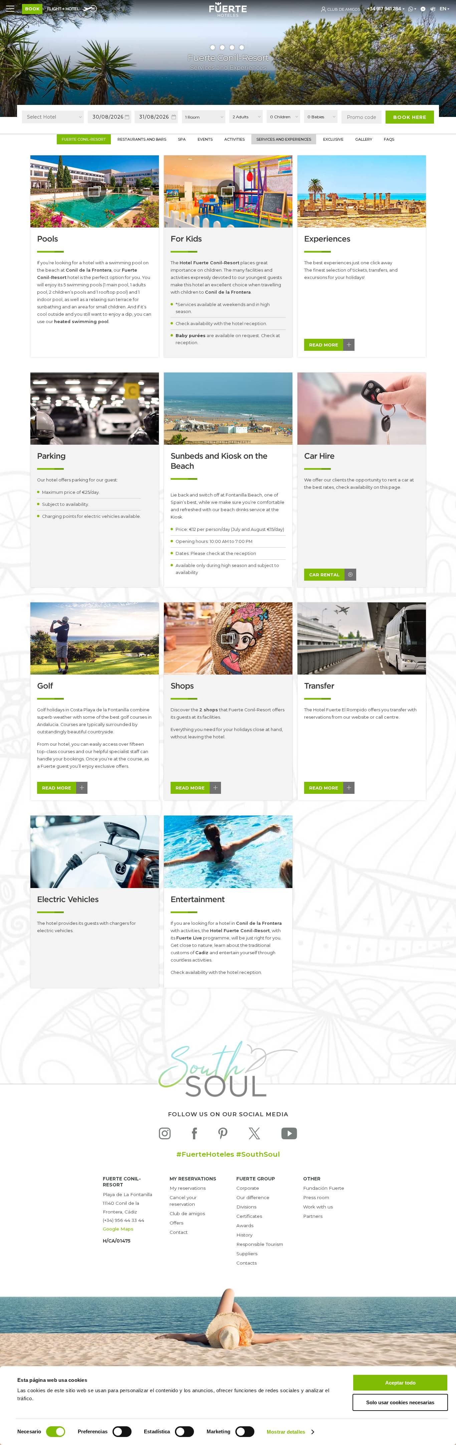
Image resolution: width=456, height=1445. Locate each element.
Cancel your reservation (183, 1201)
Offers (176, 1222)
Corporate (247, 1188)
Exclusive (333, 139)
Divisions (246, 1206)
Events (205, 139)
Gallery (363, 139)
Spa (182, 139)
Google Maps (118, 1229)
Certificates (249, 1216)
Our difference (252, 1197)
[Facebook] (194, 1135)
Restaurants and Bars (142, 139)
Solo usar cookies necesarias (400, 1402)
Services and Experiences (283, 139)
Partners (312, 1216)
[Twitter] (254, 1135)
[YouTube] (289, 1135)
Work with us (318, 1206)
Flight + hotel (63, 9)
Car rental (324, 574)
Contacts (246, 1263)
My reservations (188, 1188)
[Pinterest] (222, 1135)
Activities (234, 139)
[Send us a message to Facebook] (421, 9)
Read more (323, 344)
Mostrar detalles (286, 1432)
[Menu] (10, 8)
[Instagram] (165, 1135)
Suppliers (246, 1253)
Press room (316, 1197)
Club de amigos (187, 1213)
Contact (179, 1232)
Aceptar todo (400, 1383)
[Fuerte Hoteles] (228, 15)
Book (32, 8)
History (244, 1235)
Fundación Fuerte (323, 1188)
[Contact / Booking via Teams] (431, 9)
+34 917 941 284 (384, 9)
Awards (244, 1225)
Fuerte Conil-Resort (84, 139)
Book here (409, 117)
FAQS (389, 139)
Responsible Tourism (259, 1244)
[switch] (122, 1431)
